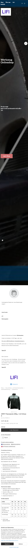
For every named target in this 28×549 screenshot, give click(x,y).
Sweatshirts (15, 389)
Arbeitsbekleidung (5, 389)
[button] (5, 437)
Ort (14, 2)
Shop (2, 388)
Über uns (8, 2)
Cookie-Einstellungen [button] (14, 547)
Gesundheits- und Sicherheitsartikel (14, 388)
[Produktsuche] (26, 43)
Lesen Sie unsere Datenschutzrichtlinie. (9, 540)
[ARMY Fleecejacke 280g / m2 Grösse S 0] (14, 401)
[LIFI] (14, 377)
